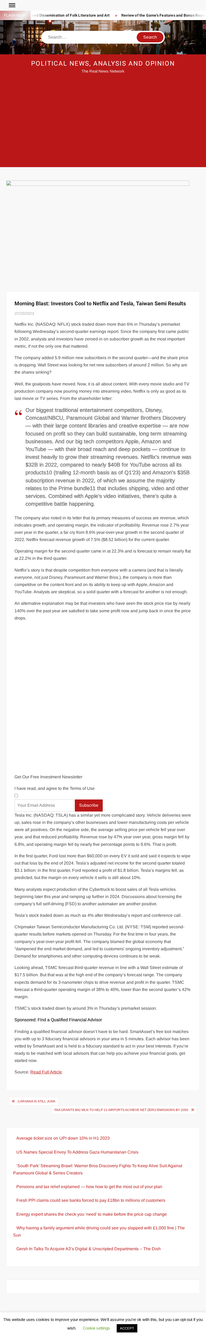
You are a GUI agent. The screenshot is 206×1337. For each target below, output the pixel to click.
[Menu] (11, 5)
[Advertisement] (103, 124)
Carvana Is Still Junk (37, 1101)
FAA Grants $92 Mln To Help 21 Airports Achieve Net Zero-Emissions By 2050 (121, 1110)
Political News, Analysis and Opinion (103, 63)
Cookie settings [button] (96, 1328)
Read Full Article (46, 1072)
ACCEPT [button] (127, 1328)
